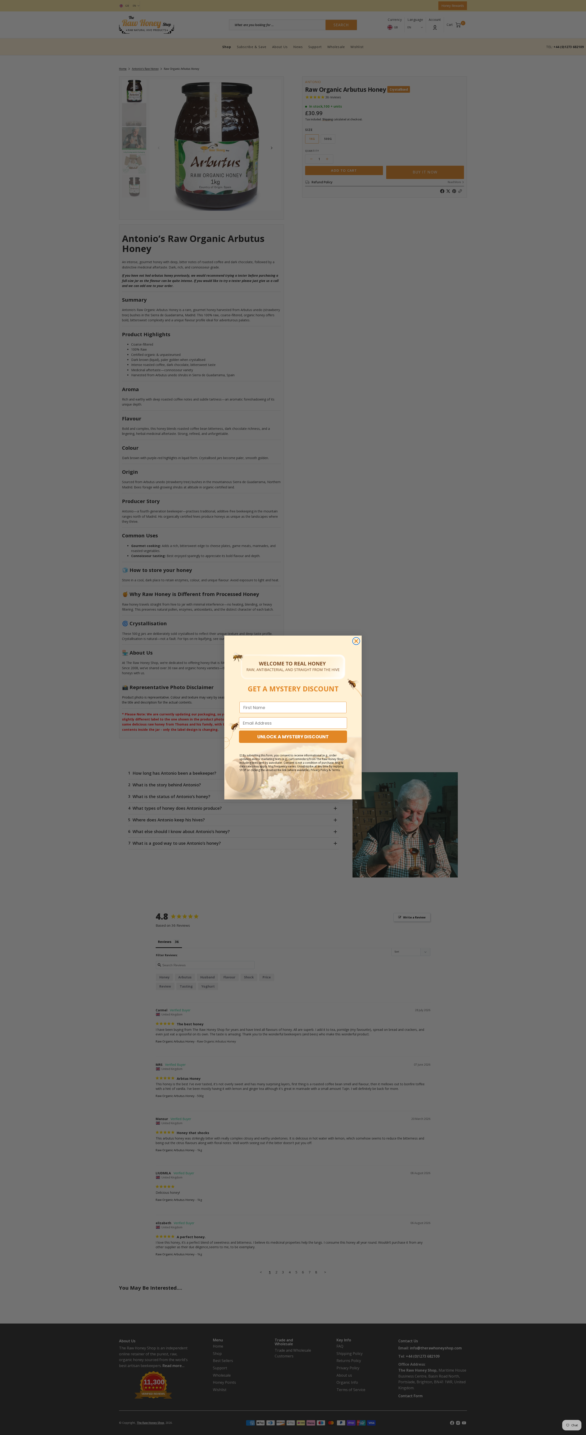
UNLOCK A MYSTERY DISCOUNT (293, 737)
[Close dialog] (356, 641)
